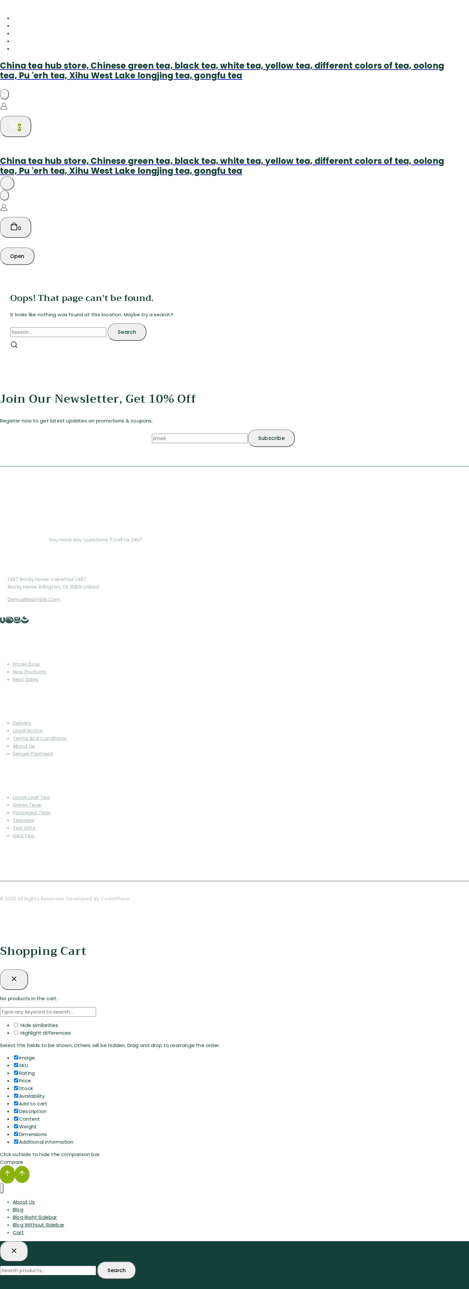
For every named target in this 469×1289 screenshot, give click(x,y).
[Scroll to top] (7, 1174)
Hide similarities (38, 1025)
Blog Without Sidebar (41, 41)
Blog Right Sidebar (37, 33)
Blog (19, 25)
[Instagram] (17, 620)
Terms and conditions (40, 738)
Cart (19, 48)
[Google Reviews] (25, 620)
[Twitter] (9, 620)
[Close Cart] (14, 979)
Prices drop (26, 664)
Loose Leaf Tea (31, 797)
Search (117, 1270)
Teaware (23, 820)
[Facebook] (2, 620)
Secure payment (33, 753)
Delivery (22, 723)
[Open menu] (7, 183)
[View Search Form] (4, 94)
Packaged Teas (32, 812)
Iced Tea (23, 835)
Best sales (25, 679)
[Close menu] (2, 1188)
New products (29, 671)
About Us (25, 18)
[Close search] (14, 1251)
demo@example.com (34, 599)
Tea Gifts (24, 827)
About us (24, 746)
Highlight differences (45, 1032)
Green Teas (27, 805)
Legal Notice (28, 730)
